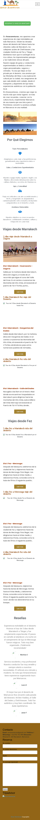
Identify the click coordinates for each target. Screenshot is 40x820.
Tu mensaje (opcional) (10, 762)
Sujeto (5, 756)
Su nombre (6, 743)
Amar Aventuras (16, 817)
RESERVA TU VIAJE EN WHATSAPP (17, 23)
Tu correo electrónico (10, 749)
